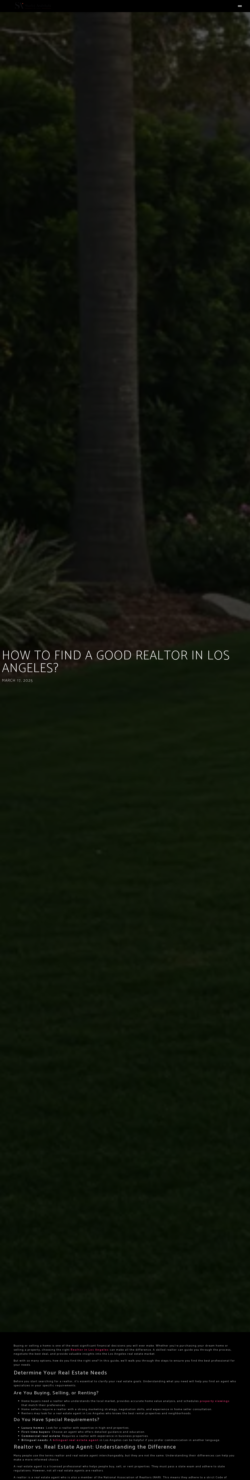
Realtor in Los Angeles (90, 1350)
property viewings (215, 1401)
